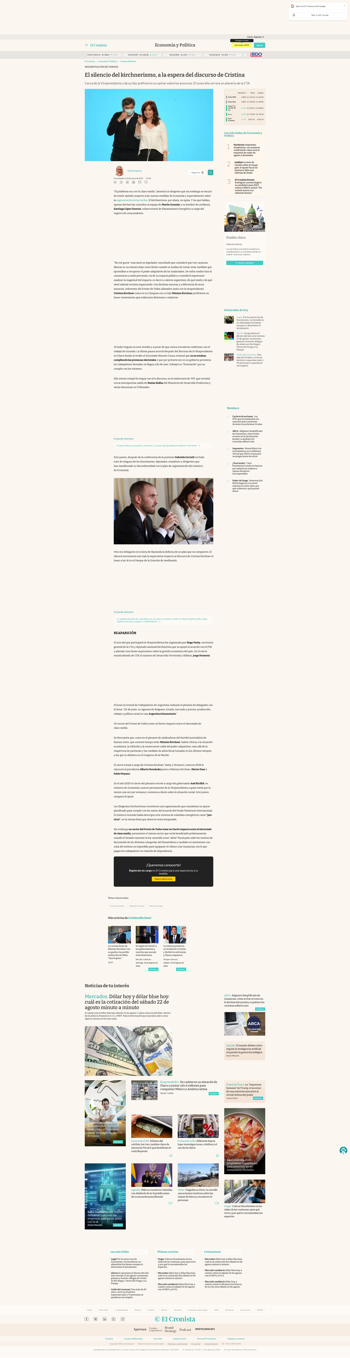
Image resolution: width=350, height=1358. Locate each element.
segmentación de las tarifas (132, 200)
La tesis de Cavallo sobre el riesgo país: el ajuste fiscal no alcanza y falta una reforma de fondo (246, 167)
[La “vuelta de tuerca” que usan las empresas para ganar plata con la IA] (105, 1196)
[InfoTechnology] (205, 1330)
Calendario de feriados (197, 1310)
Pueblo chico (236, 237)
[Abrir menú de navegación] (86, 45)
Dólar (89, 1310)
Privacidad (195, 1344)
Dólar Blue (103, 1310)
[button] (343, 1150)
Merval (164, 1310)
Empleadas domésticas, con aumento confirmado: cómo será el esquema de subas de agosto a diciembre (247, 150)
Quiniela (177, 1310)
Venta (252, 93)
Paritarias (229, 1310)
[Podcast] (185, 1329)
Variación (241, 93)
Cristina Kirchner (128, 61)
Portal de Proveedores (206, 1339)
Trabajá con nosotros (236, 1339)
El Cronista (90, 61)
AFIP (216, 1310)
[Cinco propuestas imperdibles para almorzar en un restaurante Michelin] (244, 1141)
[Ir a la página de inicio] (98, 45)
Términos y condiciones (177, 1344)
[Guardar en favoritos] (210, 172)
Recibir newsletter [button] (246, 263)
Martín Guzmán (156, 906)
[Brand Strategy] (171, 1329)
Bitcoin (138, 1310)
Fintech (151, 1310)
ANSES (260, 1310)
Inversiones (245, 1310)
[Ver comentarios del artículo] (146, 182)
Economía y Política (107, 61)
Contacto (109, 1339)
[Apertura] (140, 1330)
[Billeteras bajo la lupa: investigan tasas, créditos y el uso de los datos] (198, 1126)
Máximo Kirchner (137, 906)
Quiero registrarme (163, 879)
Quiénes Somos (179, 1339)
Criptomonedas (121, 1310)
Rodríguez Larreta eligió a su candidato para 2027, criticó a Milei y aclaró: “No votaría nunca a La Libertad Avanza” (248, 186)
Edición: (254, 37)
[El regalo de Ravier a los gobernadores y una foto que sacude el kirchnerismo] (147, 934)
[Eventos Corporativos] (155, 1329)
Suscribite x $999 (241, 45)
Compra (260, 93)
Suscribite (158, 1339)
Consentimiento (211, 1344)
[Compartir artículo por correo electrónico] (139, 182)
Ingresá (259, 45)
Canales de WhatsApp (133, 1339)
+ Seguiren (198, 173)
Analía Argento (134, 171)
